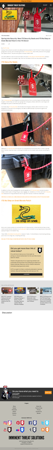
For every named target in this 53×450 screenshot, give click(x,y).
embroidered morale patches (14, 234)
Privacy (39, 409)
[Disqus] (26, 331)
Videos (14, 408)
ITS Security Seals (28, 51)
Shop (14, 406)
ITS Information (5, 35)
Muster (39, 413)
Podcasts (14, 409)
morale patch (23, 229)
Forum (14, 415)
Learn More (26, 274)
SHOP (45, 5)
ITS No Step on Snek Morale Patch (36, 56)
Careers (14, 413)
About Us (38, 406)
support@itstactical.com (26, 444)
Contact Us (39, 411)
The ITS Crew (6, 48)
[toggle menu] (51, 5)
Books (14, 411)
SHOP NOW (48, 392)
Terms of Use (38, 408)
